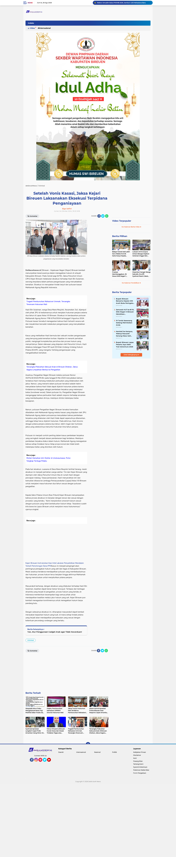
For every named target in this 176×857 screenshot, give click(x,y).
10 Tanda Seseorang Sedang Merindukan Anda (124, 323)
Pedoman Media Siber (141, 770)
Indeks (31, 23)
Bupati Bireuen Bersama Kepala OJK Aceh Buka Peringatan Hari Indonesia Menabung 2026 (125, 301)
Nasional (97, 752)
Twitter (46, 763)
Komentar (33, 216)
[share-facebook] (99, 216)
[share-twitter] (103, 216)
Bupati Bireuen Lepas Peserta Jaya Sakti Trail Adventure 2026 (125, 344)
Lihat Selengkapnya (131, 355)
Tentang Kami (138, 764)
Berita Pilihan (119, 236)
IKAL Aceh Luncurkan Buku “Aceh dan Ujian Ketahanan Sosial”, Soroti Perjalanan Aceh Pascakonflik (123, 3)
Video (32, 28)
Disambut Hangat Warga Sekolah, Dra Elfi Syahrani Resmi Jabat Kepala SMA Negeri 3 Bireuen (141, 274)
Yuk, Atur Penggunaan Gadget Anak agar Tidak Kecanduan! (54, 632)
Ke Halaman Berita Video (131, 227)
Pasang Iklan (138, 761)
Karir (135, 758)
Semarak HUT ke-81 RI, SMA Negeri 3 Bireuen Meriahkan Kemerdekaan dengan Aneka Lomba (125, 312)
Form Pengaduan (139, 773)
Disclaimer (137, 755)
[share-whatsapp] (106, 216)
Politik (114, 752)
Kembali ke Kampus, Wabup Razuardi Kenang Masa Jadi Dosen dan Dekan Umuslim (124, 333)
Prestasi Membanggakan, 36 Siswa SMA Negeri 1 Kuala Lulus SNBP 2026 (120, 274)
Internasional (45, 28)
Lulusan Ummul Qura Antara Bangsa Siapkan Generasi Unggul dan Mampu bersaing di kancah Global (140, 254)
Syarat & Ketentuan (140, 767)
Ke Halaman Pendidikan (131, 283)
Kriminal (31, 640)
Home (30, 3)
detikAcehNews (31, 186)
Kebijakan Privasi (139, 752)
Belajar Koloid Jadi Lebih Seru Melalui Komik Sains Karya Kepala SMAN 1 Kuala (121, 254)
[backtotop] (88, 744)
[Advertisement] (98, 256)
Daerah (61, 752)
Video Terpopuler (121, 221)
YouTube (50, 763)
